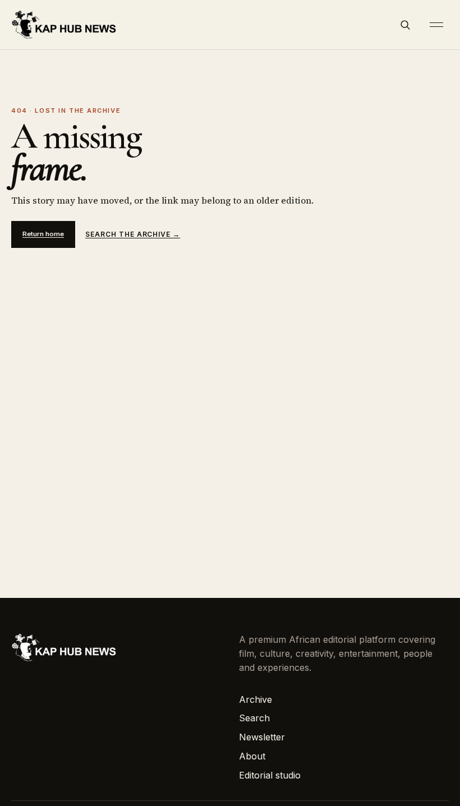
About (252, 756)
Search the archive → (132, 234)
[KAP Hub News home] (64, 24)
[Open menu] (436, 24)
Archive (255, 699)
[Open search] (405, 24)
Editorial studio (270, 775)
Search (254, 718)
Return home (43, 234)
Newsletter (262, 737)
